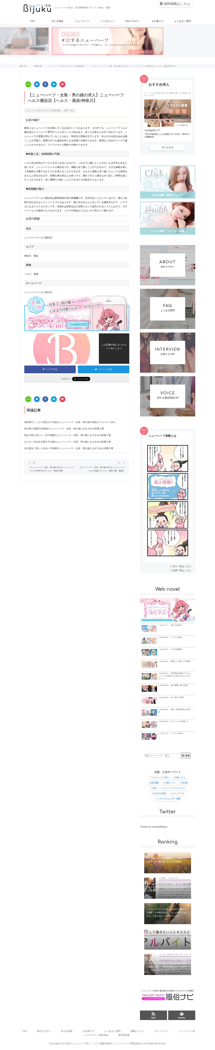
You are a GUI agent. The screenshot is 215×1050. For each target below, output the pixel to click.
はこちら (177, 4)
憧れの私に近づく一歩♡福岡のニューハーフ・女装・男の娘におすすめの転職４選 (67, 435)
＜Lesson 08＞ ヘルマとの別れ (170, 637)
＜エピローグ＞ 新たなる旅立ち (170, 625)
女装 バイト (180, 777)
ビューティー (82, 21)
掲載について (137, 1031)
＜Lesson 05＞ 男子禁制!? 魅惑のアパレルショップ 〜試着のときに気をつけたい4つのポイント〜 (174, 676)
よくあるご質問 (182, 21)
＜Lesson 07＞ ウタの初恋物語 (170, 649)
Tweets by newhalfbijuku (153, 826)
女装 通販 (154, 782)
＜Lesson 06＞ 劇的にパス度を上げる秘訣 (174, 661)
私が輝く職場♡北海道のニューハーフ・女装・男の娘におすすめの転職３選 (64, 428)
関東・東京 (69, 110)
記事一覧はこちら (182, 570)
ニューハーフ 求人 (160, 777)
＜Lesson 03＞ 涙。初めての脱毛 (171, 697)
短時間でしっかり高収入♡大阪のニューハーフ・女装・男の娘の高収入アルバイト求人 (70, 422)
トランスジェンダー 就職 (168, 798)
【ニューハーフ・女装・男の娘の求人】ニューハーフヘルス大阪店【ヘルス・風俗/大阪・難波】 (102, 469)
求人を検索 (57, 21)
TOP (32, 21)
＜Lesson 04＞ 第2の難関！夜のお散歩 (173, 685)
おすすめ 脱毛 (159, 793)
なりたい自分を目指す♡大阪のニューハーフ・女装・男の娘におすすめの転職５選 (67, 441)
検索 (187, 755)
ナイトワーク (178, 793)
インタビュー (107, 21)
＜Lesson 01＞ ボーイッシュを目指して (173, 721)
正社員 (185, 782)
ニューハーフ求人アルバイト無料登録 (43, 110)
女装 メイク (170, 782)
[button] (107, 55)
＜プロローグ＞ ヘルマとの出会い (171, 733)
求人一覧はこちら (182, 566)
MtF (154, 788)
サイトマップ (161, 1031)
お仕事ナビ (158, 21)
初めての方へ (132, 21)
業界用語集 (124, 1034)
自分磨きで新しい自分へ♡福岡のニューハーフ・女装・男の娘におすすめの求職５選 (68, 448)
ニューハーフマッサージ (173, 788)
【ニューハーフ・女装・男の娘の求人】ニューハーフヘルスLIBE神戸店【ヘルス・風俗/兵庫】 (52, 469)
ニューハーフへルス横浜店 (38, 292)
